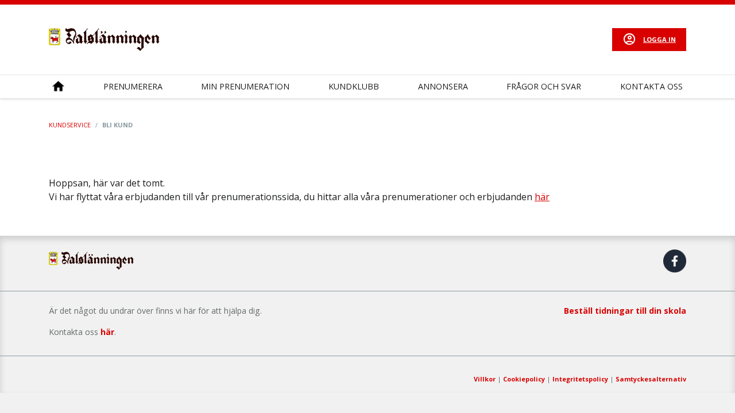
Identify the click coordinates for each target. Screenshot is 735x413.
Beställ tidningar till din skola (625, 310)
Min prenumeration (245, 86)
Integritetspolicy (580, 379)
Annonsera (443, 86)
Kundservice (70, 124)
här (542, 196)
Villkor (485, 379)
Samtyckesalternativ (651, 379)
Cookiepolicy (524, 379)
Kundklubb (353, 86)
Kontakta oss (651, 86)
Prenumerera (133, 86)
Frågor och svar (543, 86)
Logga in (659, 39)
